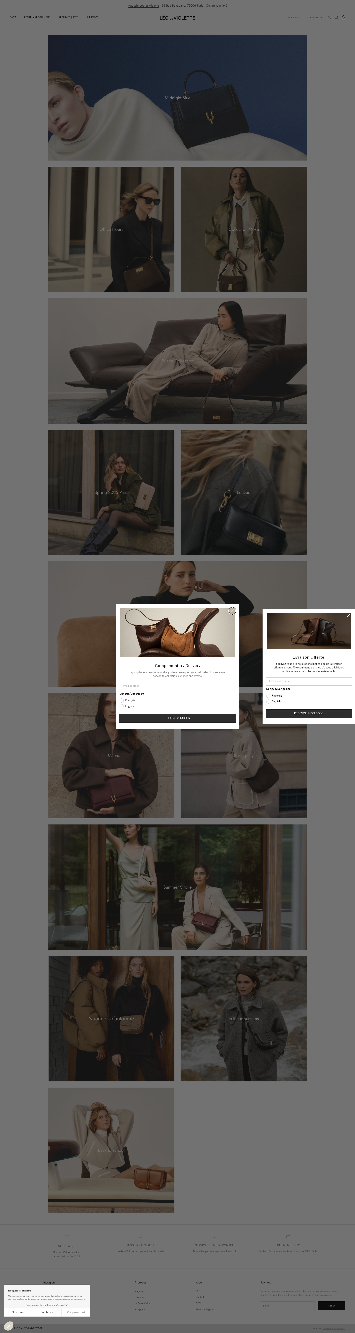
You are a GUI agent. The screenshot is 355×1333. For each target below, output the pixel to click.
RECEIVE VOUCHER (177, 718)
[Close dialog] (232, 610)
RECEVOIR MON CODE (308, 713)
